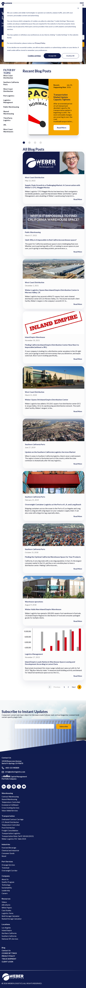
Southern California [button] (9, 936)
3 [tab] (35, 142)
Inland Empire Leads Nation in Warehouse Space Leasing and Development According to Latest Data (50, 663)
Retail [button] (4, 856)
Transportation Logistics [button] (11, 833)
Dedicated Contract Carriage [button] (12, 819)
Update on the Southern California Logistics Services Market (50, 452)
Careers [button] (5, 893)
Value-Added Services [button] (10, 811)
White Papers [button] (7, 908)
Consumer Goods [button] (8, 853)
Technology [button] (6, 885)
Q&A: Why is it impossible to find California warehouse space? (51, 240)
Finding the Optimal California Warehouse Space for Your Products (53, 557)
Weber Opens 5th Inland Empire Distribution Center (46, 400)
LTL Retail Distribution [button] (10, 822)
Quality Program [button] (8, 882)
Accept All (52, 56)
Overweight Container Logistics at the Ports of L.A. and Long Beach (53, 504)
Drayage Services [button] (8, 865)
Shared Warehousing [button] (9, 799)
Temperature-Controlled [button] (11, 802)
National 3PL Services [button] (10, 939)
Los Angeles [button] (6, 928)
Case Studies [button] (6, 910)
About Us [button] (5, 879)
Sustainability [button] (7, 888)
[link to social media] (13, 977)
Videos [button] (4, 902)
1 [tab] (24, 142)
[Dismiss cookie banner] (78, 8)
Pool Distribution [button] (8, 828)
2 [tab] (29, 142)
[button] (82, 4)
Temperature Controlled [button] (11, 825)
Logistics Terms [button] (7, 913)
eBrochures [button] (6, 905)
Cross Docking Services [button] (10, 808)
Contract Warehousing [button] (10, 797)
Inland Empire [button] (7, 930)
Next (74, 687)
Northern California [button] (9, 933)
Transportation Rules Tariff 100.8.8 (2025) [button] (18, 836)
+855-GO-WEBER (12, 768)
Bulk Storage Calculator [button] (10, 916)
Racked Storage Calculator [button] (12, 919)
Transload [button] (5, 868)
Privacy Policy (40, 43)
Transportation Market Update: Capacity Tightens (62, 97)
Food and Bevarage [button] (9, 848)
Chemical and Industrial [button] (10, 850)
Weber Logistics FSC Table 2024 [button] (14, 839)
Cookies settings (34, 56)
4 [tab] (41, 142)
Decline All (70, 56)
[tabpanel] (53, 107)
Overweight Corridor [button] (9, 871)
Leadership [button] (6, 890)
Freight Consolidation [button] (10, 830)
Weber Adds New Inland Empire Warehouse (43, 609)
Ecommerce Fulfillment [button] (10, 805)
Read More (61, 127)
